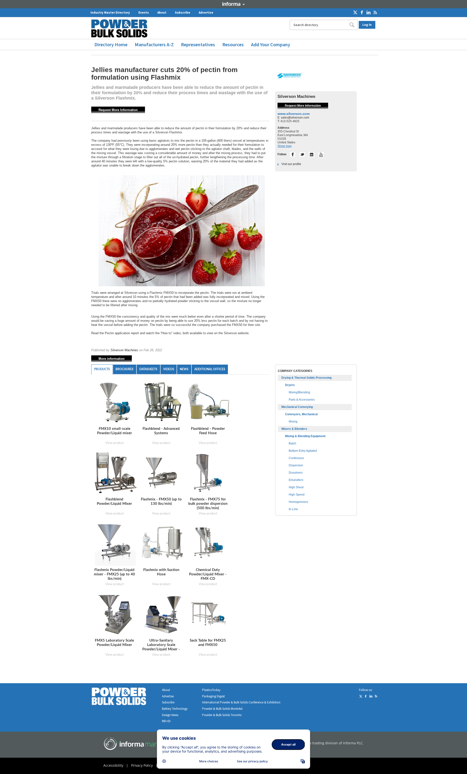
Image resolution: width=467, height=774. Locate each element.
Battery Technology (175, 709)
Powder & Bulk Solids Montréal (222, 709)
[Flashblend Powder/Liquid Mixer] (115, 473)
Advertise (206, 12)
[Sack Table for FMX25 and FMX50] (209, 614)
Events (143, 12)
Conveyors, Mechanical (301, 414)
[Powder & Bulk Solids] (124, 697)
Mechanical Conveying (297, 407)
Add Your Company (270, 44)
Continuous (296, 458)
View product (114, 443)
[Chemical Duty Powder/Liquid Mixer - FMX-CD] (209, 543)
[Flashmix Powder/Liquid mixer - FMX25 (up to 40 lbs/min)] (115, 544)
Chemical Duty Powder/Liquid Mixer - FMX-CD (208, 574)
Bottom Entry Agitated (303, 450)
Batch (292, 443)
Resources (233, 44)
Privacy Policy (142, 765)
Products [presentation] (102, 369)
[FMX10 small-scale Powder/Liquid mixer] (115, 403)
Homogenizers (298, 502)
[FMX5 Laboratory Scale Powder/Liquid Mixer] (115, 614)
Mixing (293, 421)
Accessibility (113, 765)
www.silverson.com (294, 114)
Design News (170, 715)
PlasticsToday (211, 690)
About (161, 12)
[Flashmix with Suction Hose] (162, 543)
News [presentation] (184, 369)
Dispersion (296, 465)
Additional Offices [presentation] (209, 369)
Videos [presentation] (168, 369)
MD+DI (166, 721)
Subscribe (182, 12)
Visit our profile (291, 164)
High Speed (297, 494)
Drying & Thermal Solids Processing (306, 377)
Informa (233, 4)
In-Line (293, 509)
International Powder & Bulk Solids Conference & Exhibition (241, 702)
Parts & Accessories (302, 399)
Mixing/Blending (299, 392)
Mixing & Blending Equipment (305, 436)
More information (112, 358)
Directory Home (110, 44)
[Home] (121, 28)
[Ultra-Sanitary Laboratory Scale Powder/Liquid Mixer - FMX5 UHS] (162, 614)
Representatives (198, 44)
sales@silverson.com (295, 117)
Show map (285, 146)
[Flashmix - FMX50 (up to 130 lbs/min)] (162, 472)
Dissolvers (296, 472)
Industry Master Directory (110, 12)
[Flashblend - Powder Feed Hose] (209, 403)
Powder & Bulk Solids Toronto (222, 715)
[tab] (102, 369)
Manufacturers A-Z (154, 44)
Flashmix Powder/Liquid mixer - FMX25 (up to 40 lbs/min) (114, 574)
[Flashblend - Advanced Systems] (162, 403)
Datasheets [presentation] (148, 369)
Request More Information (118, 110)
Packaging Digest (213, 696)
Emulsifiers (296, 480)
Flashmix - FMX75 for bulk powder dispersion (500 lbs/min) (207, 504)
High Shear (296, 487)
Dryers (290, 385)
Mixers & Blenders (294, 429)
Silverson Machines (124, 350)
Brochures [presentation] (125, 369)
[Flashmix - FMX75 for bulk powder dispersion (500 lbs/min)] (208, 473)
